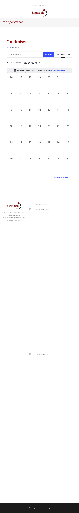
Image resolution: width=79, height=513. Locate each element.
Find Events (48, 54)
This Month (18, 62)
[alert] (39, 70)
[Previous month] (8, 62)
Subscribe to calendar (61, 178)
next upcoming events (57, 70)
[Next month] (11, 62)
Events (9, 47)
